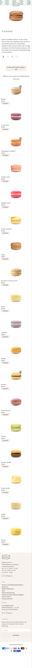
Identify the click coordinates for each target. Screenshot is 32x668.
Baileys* (3, 99)
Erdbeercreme (5, 177)
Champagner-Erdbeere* (8, 151)
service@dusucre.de (7, 605)
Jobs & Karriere (6, 596)
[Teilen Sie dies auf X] (3, 56)
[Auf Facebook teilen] (8, 56)
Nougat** (4, 384)
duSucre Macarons (18, 644)
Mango (3, 358)
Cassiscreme (5, 125)
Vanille (3, 514)
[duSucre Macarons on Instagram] (7, 576)
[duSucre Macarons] (16, 4)
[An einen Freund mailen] (16, 56)
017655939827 (13, 609)
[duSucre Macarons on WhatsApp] (11, 576)
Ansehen (5, 103)
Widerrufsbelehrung (7, 589)
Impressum (5, 587)
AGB (3, 591)
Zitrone (3, 540)
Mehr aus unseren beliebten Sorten (16, 77)
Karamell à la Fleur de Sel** (9, 281)
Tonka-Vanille (5, 488)
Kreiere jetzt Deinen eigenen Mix (16, 68)
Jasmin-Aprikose (6, 229)
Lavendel (4, 332)
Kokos (3, 306)
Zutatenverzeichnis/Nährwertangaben (13, 595)
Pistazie (3, 436)
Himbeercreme (5, 203)
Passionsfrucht (5, 410)
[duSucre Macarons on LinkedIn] (9, 576)
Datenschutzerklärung (8, 592)
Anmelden (16, 635)
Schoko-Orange (6, 462)
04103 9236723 (7, 607)
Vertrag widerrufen (7, 598)
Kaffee (3, 255)
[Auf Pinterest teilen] (12, 56)
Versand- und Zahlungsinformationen (12, 585)
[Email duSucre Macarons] (2, 576)
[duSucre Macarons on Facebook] (5, 576)
